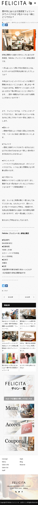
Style (21, 459)
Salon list (5, 467)
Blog (21, 462)
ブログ (10, 20)
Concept (5, 459)
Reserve (22, 465)
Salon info (5, 465)
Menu (4, 462)
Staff (3, 470)
